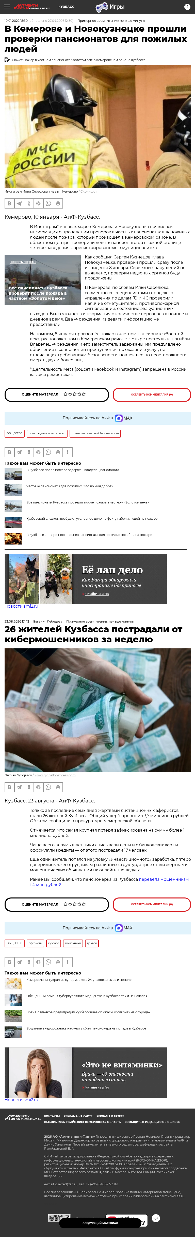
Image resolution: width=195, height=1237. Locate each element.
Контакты (52, 1116)
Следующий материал (100, 1223)
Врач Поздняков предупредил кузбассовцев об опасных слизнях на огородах (88, 1012)
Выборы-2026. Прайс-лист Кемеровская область (82, 1122)
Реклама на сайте (78, 1116)
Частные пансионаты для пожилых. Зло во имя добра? (69, 486)
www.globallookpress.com (55, 775)
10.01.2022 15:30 (16, 21)
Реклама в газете (110, 1116)
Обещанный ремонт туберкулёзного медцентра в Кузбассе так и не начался (86, 996)
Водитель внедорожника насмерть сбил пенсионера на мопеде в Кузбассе (86, 1028)
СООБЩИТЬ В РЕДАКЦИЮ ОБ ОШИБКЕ (152, 1122)
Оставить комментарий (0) (152, 394)
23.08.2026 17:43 (17, 621)
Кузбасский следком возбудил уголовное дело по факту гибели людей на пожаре (91, 518)
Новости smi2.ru (21, 606)
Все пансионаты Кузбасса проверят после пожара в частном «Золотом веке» (87, 502)
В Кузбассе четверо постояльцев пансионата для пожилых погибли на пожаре (89, 535)
